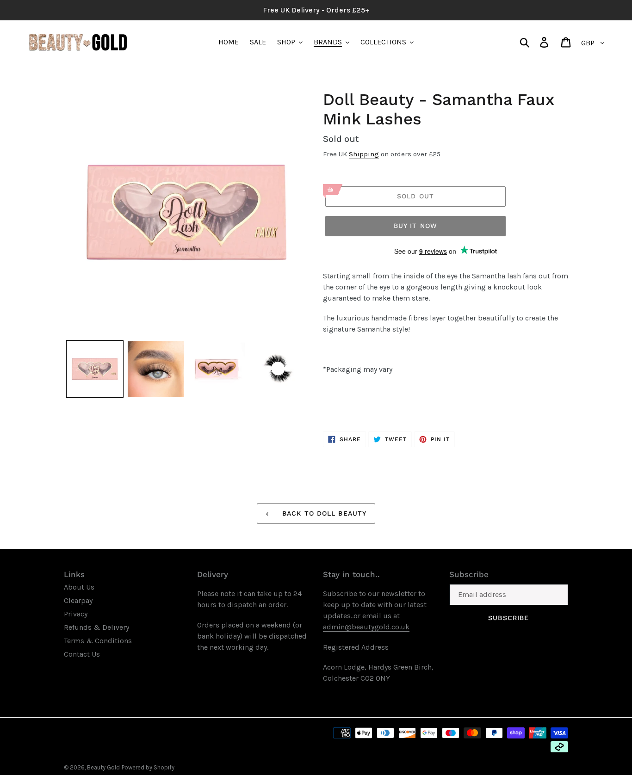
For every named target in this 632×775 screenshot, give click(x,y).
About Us (79, 587)
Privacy (75, 613)
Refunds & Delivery (96, 627)
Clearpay (78, 600)
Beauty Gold (103, 767)
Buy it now (415, 225)
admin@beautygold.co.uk (366, 626)
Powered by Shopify (148, 767)
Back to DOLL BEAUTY (322, 513)
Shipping (364, 154)
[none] (95, 369)
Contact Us (82, 654)
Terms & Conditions (98, 640)
